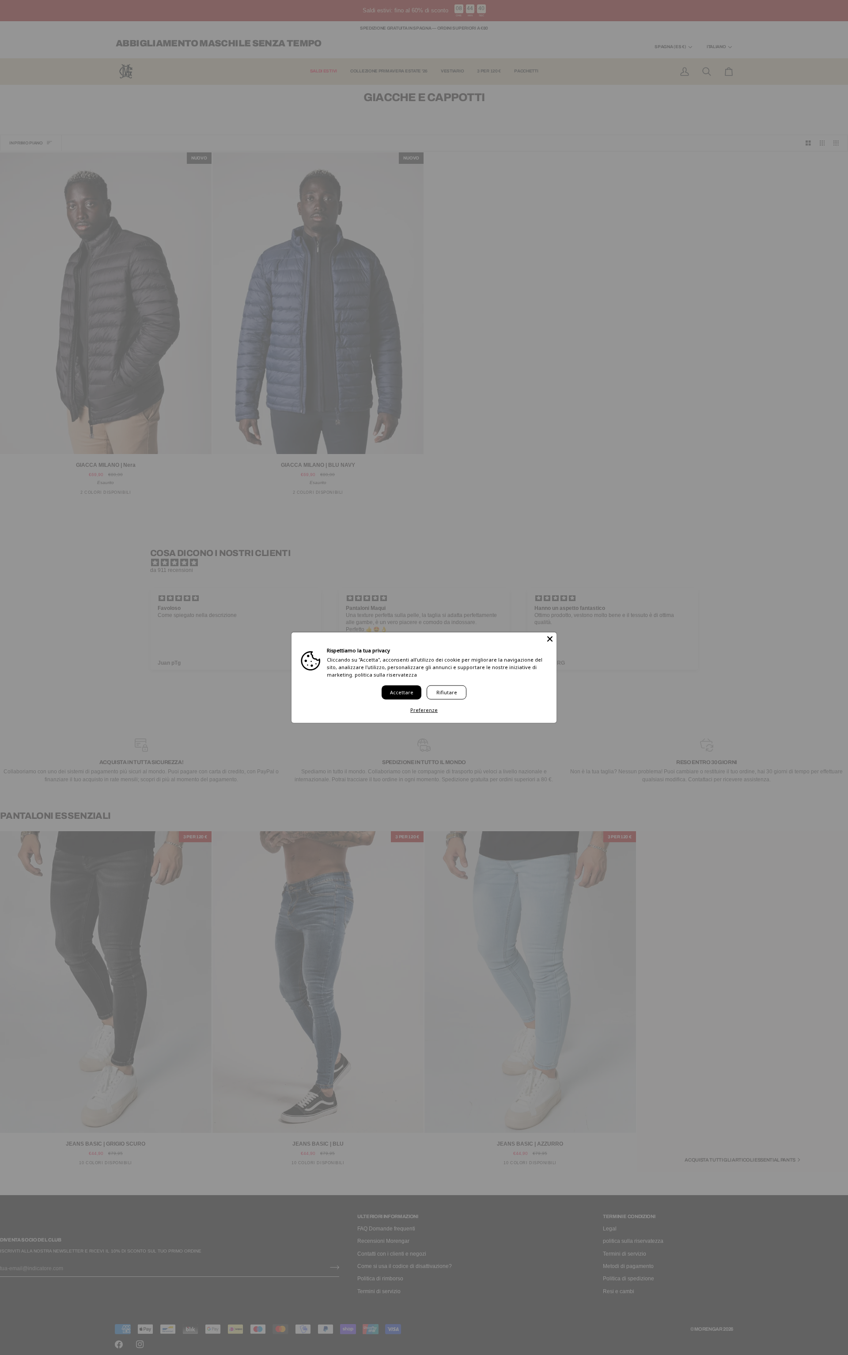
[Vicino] (549, 639)
